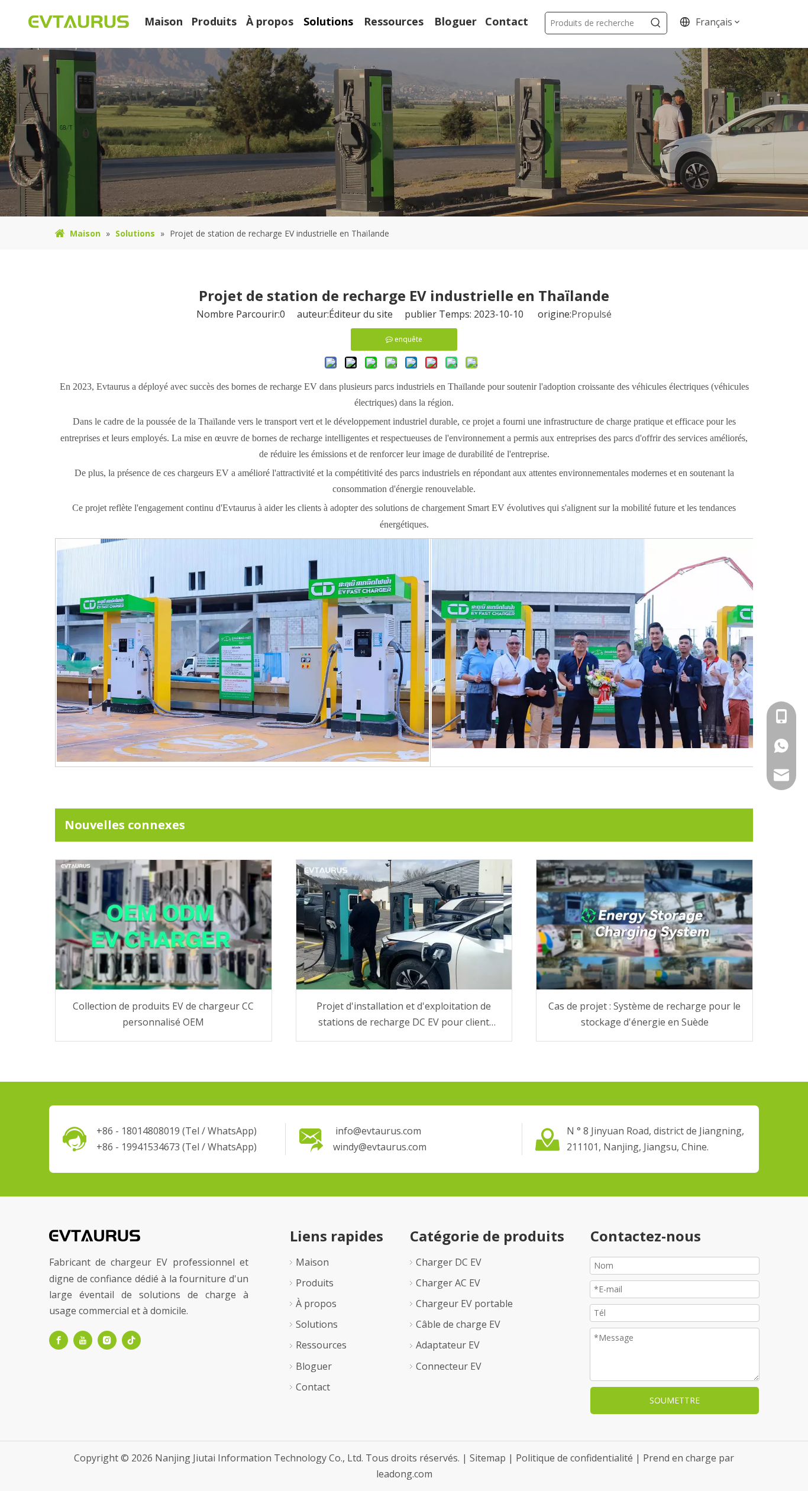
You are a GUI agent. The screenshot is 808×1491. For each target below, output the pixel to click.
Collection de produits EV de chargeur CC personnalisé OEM (163, 1014)
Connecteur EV (448, 1366)
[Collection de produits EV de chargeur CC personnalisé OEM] (164, 924)
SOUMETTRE (674, 1400)
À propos (316, 1303)
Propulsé (591, 314)
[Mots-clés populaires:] (656, 23)
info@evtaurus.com (378, 1130)
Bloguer (314, 1366)
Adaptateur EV (448, 1344)
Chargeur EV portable (464, 1303)
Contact (313, 1386)
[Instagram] (107, 1340)
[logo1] (94, 1235)
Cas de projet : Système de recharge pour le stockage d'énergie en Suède (644, 1014)
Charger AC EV (448, 1282)
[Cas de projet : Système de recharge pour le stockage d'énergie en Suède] (644, 924)
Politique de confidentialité (575, 1457)
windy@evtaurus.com (379, 1146)
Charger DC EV (448, 1262)
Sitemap (489, 1457)
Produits (315, 1282)
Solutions (317, 1324)
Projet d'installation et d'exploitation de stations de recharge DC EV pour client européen (403, 1015)
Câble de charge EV (458, 1324)
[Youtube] (82, 1340)
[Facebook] (58, 1340)
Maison (312, 1262)
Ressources (321, 1344)
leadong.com (404, 1473)
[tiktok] (131, 1340)
